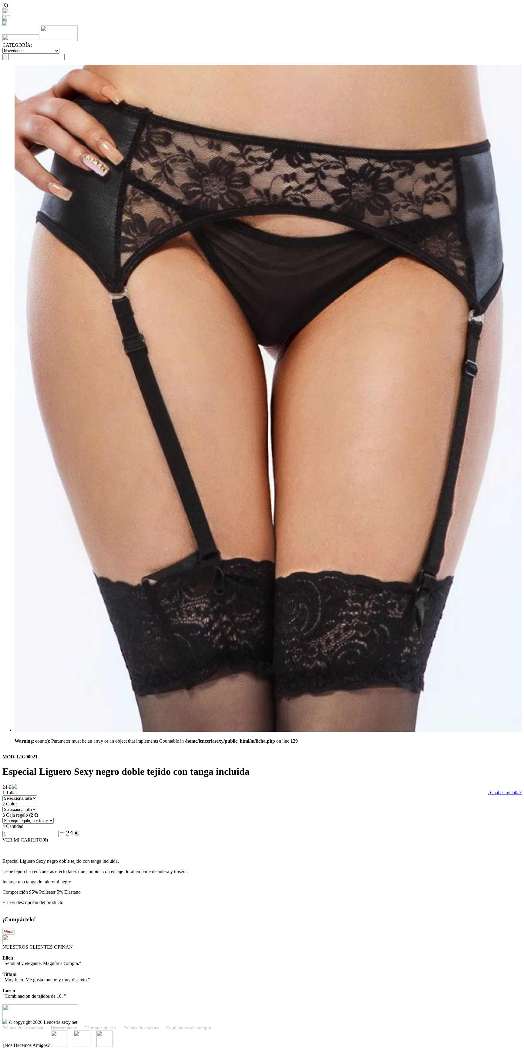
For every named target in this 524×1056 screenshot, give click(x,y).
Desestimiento (64, 1027)
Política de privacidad (22, 1027)
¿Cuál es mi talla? (505, 792)
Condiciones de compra (188, 1027)
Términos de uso (100, 1027)
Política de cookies (141, 1027)
